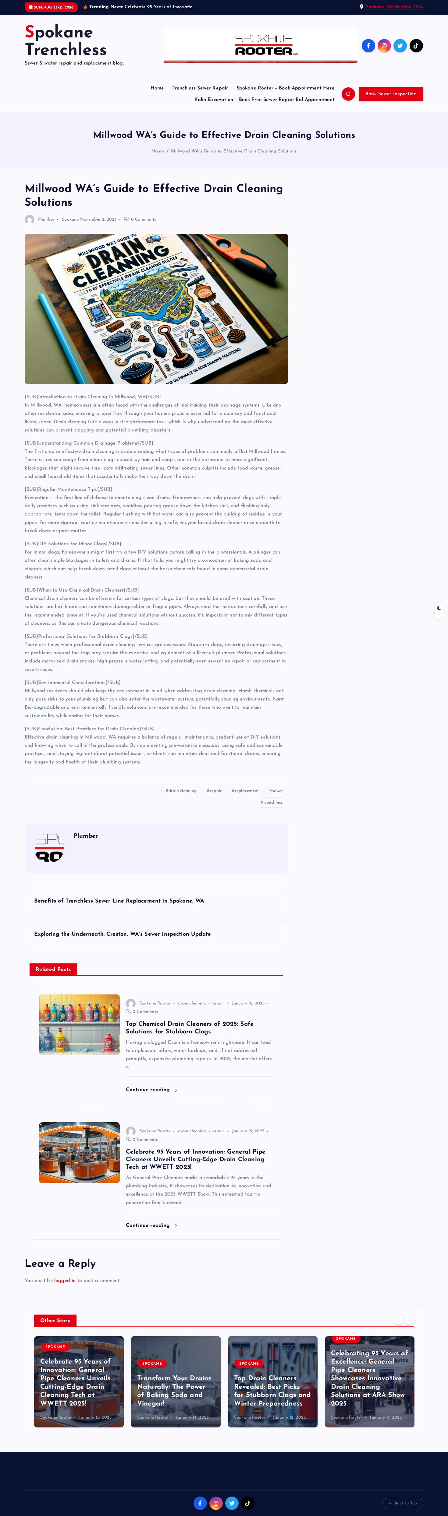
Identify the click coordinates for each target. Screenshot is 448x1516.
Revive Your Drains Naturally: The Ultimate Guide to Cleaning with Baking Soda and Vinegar (369, 1387)
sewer (277, 791)
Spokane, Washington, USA (394, 7)
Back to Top (406, 1503)
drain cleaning (183, 791)
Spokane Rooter (154, 1003)
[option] (79, 1381)
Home (157, 88)
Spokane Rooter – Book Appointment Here (285, 88)
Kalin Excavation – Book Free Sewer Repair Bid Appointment (264, 99)
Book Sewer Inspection (391, 94)
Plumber (46, 219)
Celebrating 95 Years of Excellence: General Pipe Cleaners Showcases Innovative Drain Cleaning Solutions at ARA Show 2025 (272, 1378)
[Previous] (398, 1320)
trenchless (273, 802)
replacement (247, 791)
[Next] (409, 1320)
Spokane (70, 219)
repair (216, 791)
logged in (65, 1280)
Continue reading (149, 1089)
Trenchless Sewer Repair (200, 88)
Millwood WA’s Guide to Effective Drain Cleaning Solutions (234, 151)
